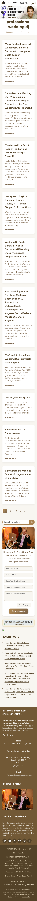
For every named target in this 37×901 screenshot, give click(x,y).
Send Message (18, 611)
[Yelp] (29, 841)
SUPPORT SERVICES (13, 849)
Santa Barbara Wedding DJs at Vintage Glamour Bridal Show (18, 474)
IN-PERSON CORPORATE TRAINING (18, 857)
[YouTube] (19, 841)
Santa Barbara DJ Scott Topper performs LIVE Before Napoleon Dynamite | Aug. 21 (17, 646)
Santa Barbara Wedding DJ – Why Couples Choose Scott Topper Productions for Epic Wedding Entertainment (18, 100)
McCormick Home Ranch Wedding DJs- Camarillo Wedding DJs (18, 359)
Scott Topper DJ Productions (14, 623)
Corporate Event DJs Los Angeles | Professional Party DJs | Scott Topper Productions (19, 666)
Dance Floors (10, 876)
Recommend (29, 892)
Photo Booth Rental (24, 876)
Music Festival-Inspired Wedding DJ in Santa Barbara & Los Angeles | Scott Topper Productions (18, 51)
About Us (9, 872)
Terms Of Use (18, 894)
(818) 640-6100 (18, 766)
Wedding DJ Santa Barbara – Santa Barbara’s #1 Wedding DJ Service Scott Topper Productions (17, 249)
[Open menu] (33, 3)
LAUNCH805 (26, 897)
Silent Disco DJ (18, 853)
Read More (10, 81)
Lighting (28, 872)
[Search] (31, 522)
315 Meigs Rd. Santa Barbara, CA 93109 (18, 744)
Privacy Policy (8, 894)
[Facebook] (4, 841)
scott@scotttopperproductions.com (18, 775)
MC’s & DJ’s (19, 872)
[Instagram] (9, 841)
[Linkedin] (24, 841)
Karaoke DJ (26, 849)
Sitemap (10, 897)
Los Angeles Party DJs (17, 397)
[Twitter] (14, 841)
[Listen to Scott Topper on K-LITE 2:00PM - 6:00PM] (18, 12)
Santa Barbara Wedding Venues (18, 884)
